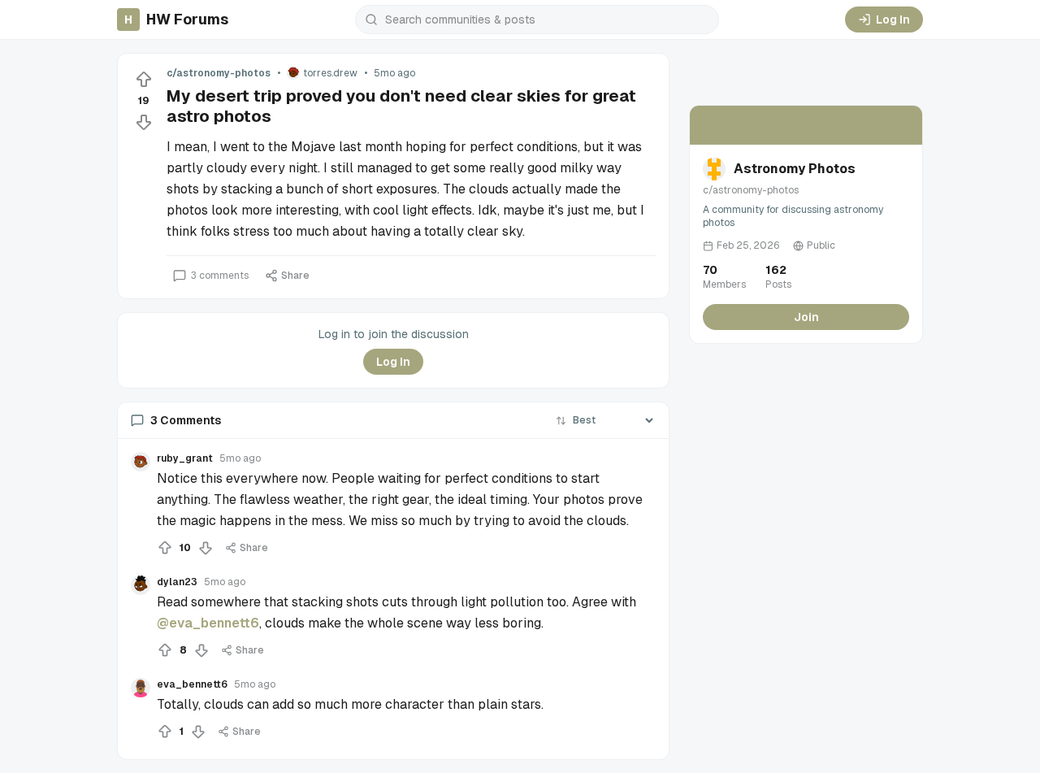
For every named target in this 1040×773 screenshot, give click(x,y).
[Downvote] (144, 122)
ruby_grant (185, 458)
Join (806, 317)
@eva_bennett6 (208, 623)
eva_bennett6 (192, 684)
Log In (893, 19)
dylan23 (177, 581)
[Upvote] (144, 80)
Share (295, 275)
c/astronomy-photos (219, 73)
